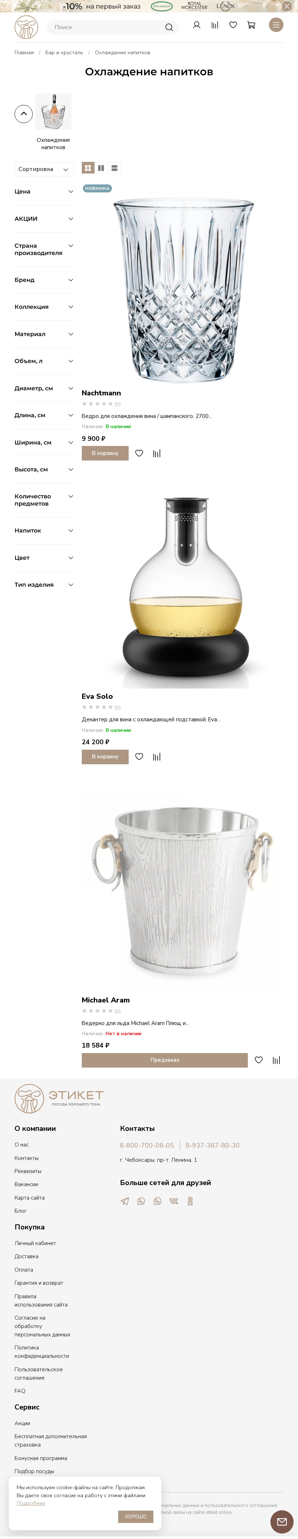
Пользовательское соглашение (39, 1373)
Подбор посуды (34, 1471)
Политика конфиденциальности (42, 1352)
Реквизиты (28, 1171)
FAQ (20, 1391)
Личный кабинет (35, 1243)
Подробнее (31, 1503)
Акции (22, 1423)
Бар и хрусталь (64, 52)
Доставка (27, 1256)
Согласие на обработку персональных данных (43, 1326)
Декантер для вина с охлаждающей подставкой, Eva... (151, 719)
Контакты (27, 1158)
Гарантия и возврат (39, 1283)
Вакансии (26, 1184)
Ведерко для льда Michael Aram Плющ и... (135, 1023)
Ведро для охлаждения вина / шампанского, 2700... (147, 416)
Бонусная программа (41, 1458)
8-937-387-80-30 (213, 1145)
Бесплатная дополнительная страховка (51, 1440)
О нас (22, 1144)
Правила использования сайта (41, 1300)
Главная (24, 52)
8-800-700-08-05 (147, 1145)
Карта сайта (30, 1197)
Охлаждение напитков (53, 143)
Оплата (24, 1269)
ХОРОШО (135, 1517)
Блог (21, 1211)
